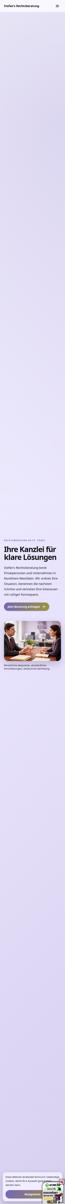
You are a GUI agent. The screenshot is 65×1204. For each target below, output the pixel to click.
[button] (62, 1182)
